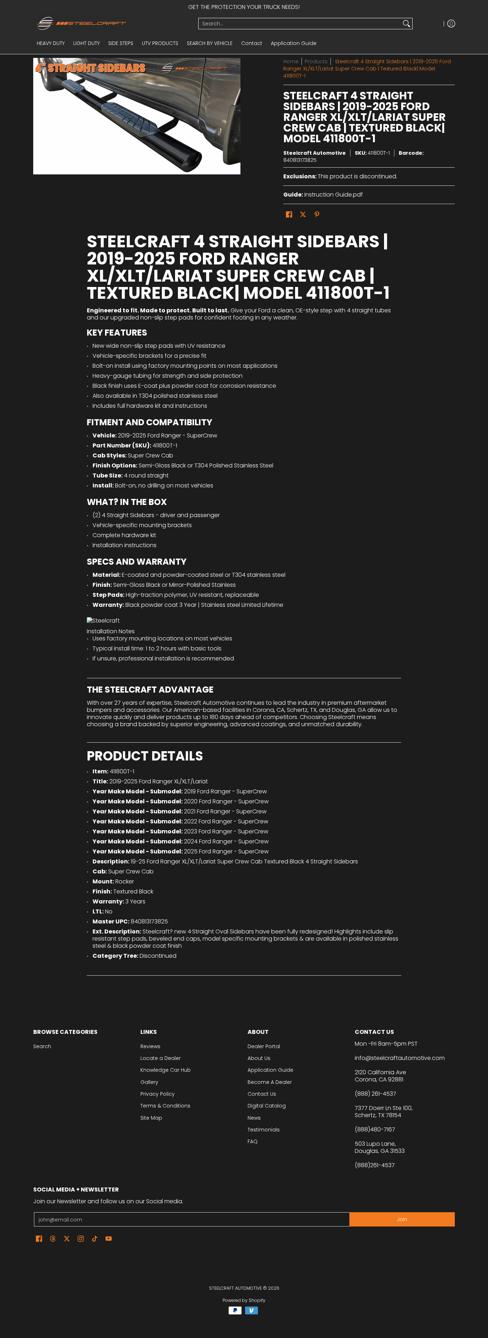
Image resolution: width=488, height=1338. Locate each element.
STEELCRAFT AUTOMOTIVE (235, 1288)
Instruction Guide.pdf (333, 194)
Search (42, 1046)
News (254, 1117)
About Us (259, 1058)
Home (291, 61)
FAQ (253, 1141)
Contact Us (262, 1093)
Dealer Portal (264, 1046)
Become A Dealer (270, 1082)
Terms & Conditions (165, 1105)
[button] (289, 214)
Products (316, 61)
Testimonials (264, 1129)
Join (402, 1219)
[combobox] (300, 23)
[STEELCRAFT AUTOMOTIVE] (113, 23)
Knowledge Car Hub (165, 1070)
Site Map (151, 1117)
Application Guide (270, 1070)
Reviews (150, 1046)
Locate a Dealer (160, 1058)
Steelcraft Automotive (314, 153)
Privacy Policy (157, 1093)
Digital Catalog (267, 1105)
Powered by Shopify (244, 1300)
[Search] (406, 23)
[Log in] (451, 23)
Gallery (149, 1082)
